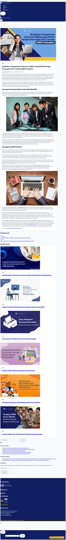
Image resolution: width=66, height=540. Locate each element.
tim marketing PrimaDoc (31, 224)
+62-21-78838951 (6, 513)
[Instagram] (3, 493)
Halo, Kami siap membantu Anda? (57, 537)
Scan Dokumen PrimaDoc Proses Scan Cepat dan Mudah (19, 339)
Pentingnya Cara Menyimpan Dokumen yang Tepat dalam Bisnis (15, 448)
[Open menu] (1, 20)
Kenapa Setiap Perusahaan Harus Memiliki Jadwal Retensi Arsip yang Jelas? (18, 449)
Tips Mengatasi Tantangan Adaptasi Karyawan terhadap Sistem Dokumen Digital (17, 240)
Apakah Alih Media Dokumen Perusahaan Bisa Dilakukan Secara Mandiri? (15, 237)
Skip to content (3, 1)
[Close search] (3, 532)
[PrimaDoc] (5, 3)
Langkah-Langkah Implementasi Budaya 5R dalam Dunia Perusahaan (16, 452)
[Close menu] (0, 523)
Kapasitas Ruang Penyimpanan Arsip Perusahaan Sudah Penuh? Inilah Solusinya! (26, 275)
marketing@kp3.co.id (7, 515)
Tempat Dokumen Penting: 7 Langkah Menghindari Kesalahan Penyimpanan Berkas (19, 458)
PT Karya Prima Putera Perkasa (10, 520)
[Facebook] (1, 493)
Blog (4, 8)
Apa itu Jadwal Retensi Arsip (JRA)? (41, 460)
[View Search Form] (3, 13)
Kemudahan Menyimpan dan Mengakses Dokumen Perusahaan (21, 402)
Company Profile (5, 504)
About (4, 5)
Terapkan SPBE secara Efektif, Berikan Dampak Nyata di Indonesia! (22, 434)
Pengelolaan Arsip (17, 228)
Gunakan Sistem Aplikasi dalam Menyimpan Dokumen (18, 370)
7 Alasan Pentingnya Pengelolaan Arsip (48, 458)
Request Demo (3, 16)
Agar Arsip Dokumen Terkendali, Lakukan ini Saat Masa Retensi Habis (17, 460)
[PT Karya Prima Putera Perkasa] (6, 486)
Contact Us (5, 9)
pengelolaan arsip (22, 207)
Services (5, 7)
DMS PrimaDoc (10, 228)
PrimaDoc (5, 71)
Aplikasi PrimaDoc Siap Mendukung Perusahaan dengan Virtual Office (23, 307)
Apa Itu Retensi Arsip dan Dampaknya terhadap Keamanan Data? (15, 453)
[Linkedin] (4, 493)
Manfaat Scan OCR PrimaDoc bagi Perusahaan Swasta (13, 450)
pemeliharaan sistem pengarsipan (9, 162)
